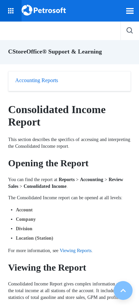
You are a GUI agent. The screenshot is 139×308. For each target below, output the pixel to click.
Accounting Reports (36, 80)
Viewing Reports (75, 250)
